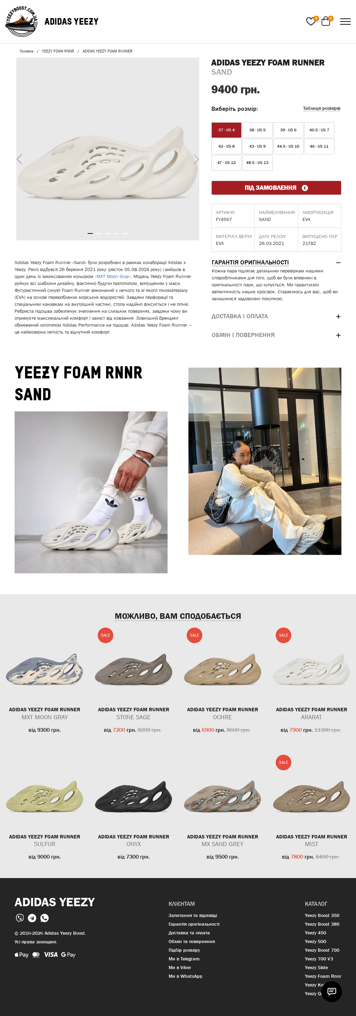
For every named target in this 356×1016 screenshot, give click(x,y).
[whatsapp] (44, 917)
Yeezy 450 (315, 932)
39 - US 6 (288, 130)
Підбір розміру (184, 950)
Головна (26, 51)
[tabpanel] (108, 149)
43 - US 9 (257, 146)
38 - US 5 (257, 130)
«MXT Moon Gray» (113, 276)
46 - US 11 (319, 146)
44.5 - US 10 (288, 146)
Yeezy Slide (316, 967)
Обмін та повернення (192, 941)
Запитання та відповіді (193, 915)
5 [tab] (125, 233)
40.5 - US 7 (319, 130)
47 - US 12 (226, 162)
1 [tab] (90, 233)
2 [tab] (99, 233)
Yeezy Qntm (317, 993)
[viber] (20, 917)
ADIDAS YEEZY (71, 21)
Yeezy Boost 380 (322, 924)
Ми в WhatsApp (185, 976)
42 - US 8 (226, 146)
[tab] (276, 262)
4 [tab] (116, 233)
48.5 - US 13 (257, 162)
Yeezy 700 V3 (319, 958)
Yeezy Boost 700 (322, 950)
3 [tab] (107, 233)
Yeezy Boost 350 (322, 915)
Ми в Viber (180, 967)
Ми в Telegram (184, 958)
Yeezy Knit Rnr (320, 985)
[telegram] (32, 917)
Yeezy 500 (315, 941)
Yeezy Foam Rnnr (323, 976)
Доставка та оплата (189, 932)
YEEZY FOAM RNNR (58, 51)
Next (194, 157)
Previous (17, 157)
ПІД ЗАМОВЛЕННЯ (271, 187)
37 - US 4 (226, 130)
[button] (276, 262)
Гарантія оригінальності (194, 924)
